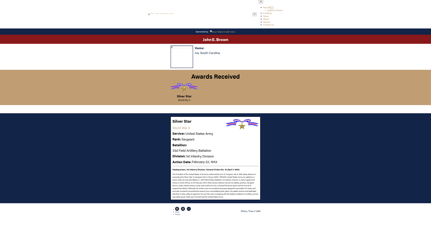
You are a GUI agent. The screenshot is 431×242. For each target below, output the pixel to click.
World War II (184, 100)
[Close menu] (261, 2)
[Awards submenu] (272, 7)
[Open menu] (254, 14)
